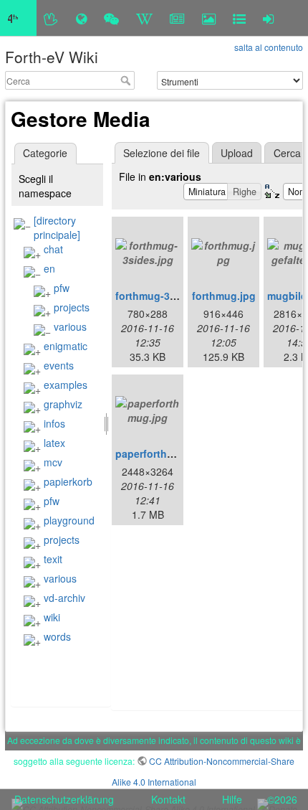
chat (53, 249)
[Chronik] (81, 18)
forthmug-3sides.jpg (165, 295)
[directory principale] (57, 227)
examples (65, 384)
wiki (52, 617)
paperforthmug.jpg (161, 453)
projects (72, 307)
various (70, 326)
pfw (61, 288)
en (49, 268)
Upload (237, 153)
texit (53, 559)
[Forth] (51, 18)
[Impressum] (239, 18)
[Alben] (209, 18)
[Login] (268, 18)
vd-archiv (64, 597)
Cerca (127, 80)
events (59, 365)
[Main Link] (18, 18)
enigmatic (65, 346)
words (57, 636)
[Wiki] (144, 18)
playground (69, 520)
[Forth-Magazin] (177, 18)
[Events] (111, 18)
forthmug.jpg (224, 295)
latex (54, 442)
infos (54, 423)
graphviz (63, 404)
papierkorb (68, 481)
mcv (53, 462)
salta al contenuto (268, 47)
